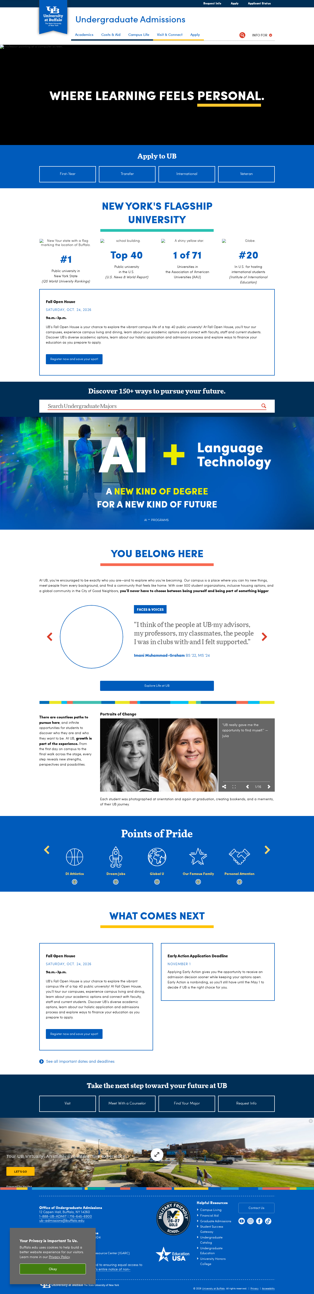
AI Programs (156, 520)
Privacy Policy (59, 1257)
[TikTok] (268, 1221)
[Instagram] (250, 1221)
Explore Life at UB (157, 685)
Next (269, 787)
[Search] (242, 35)
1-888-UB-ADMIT (53, 1216)
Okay (53, 1269)
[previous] (49, 637)
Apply (232, 3)
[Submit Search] (264, 406)
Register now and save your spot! (74, 359)
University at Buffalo (213, 1288)
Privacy (254, 1288)
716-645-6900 (80, 1216)
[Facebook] (259, 1221)
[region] (53, 1256)
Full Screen (234, 787)
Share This (224, 787)
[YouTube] (241, 1221)
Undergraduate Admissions (130, 19)
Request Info (212, 3)
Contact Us (256, 1208)
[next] (264, 637)
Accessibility (268, 1288)
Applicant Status (259, 3)
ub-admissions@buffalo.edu (61, 1220)
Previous (247, 787)
